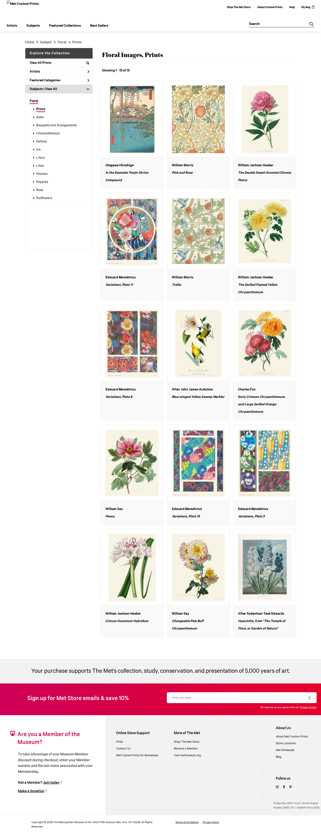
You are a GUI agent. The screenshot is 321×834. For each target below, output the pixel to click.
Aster (40, 117)
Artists (35, 71)
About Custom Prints (270, 7)
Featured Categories (45, 80)
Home (29, 42)
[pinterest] (290, 787)
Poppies (42, 182)
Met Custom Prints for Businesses (137, 755)
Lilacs (40, 158)
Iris (38, 149)
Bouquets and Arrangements (56, 125)
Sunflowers (44, 198)
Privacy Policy (308, 707)
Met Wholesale (285, 750)
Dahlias (41, 141)
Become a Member (186, 749)
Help (292, 7)
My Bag (305, 7)
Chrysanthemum (48, 133)
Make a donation (31, 791)
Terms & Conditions (187, 822)
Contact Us (123, 749)
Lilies (40, 166)
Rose (39, 190)
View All (51, 89)
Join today (51, 782)
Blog (278, 757)
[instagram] (277, 787)
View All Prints (40, 63)
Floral (34, 101)
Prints (40, 109)
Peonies (42, 174)
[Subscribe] (310, 698)
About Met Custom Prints (292, 737)
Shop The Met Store (239, 7)
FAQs (119, 742)
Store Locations (286, 743)
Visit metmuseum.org (187, 755)
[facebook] (284, 787)
